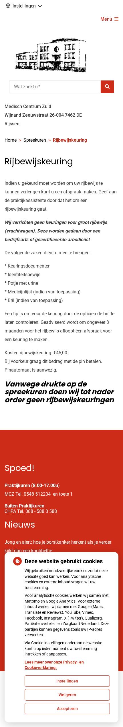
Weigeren (67, 695)
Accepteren (67, 708)
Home (11, 140)
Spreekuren (34, 140)
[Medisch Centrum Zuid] (47, 52)
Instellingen (67, 681)
